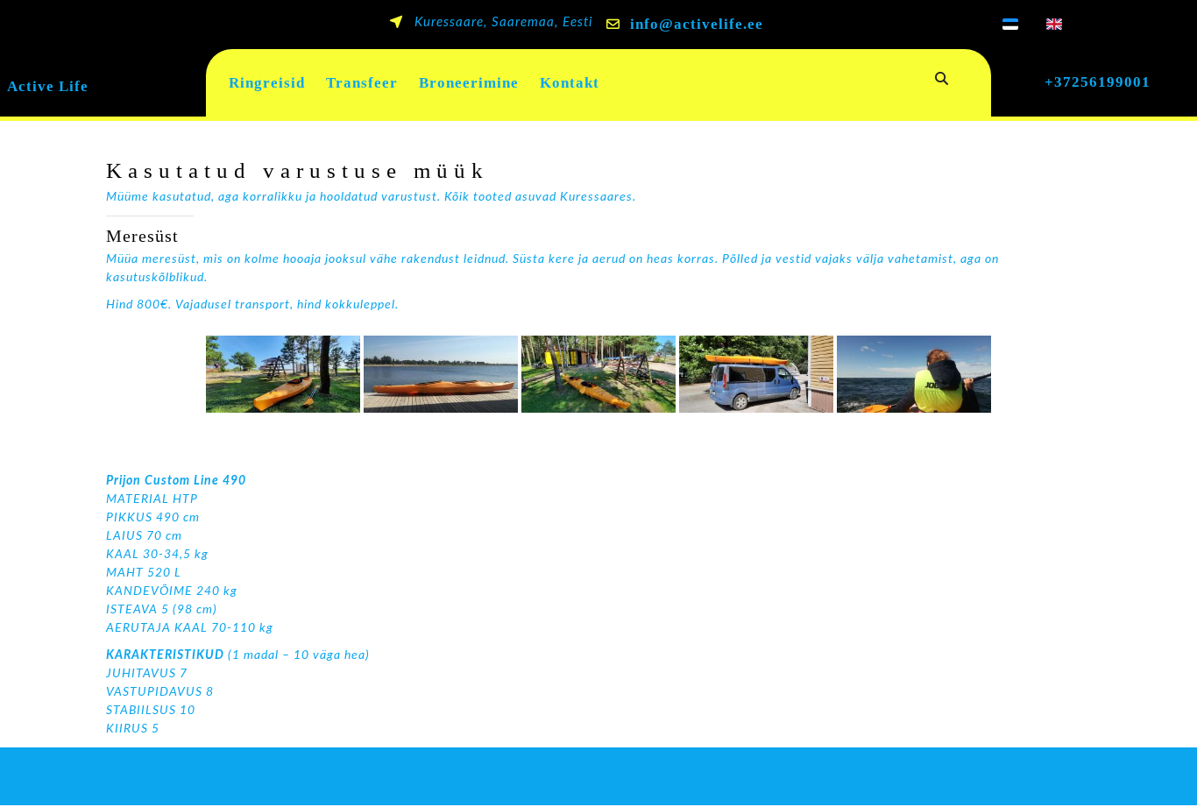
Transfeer (362, 82)
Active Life (48, 86)
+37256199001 (1098, 82)
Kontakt (569, 82)
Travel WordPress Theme (198, 776)
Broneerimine (469, 82)
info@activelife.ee (696, 24)
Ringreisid (267, 82)
